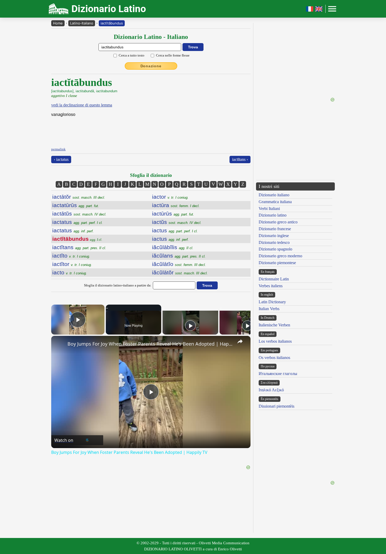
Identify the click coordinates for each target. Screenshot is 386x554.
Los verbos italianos (275, 341)
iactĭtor (72, 264)
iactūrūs (173, 214)
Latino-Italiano (81, 23)
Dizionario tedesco (274, 242)
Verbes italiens (271, 286)
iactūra (176, 205)
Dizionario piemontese (277, 262)
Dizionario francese (275, 229)
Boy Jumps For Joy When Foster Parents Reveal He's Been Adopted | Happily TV (150, 344)
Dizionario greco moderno (280, 256)
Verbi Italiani (269, 208)
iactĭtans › (240, 159)
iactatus (77, 222)
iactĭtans (79, 247)
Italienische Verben (274, 325)
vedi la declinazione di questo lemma (81, 105)
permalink (58, 149)
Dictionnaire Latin (274, 279)
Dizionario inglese (274, 235)
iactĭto (71, 256)
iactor (170, 197)
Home (58, 23)
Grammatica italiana (275, 201)
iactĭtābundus (112, 23)
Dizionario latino (272, 215)
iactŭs (176, 222)
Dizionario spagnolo (275, 249)
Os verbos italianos (274, 357)
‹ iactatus (61, 159)
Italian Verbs (269, 308)
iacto (69, 272)
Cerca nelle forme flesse (173, 55)
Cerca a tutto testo (131, 55)
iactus (175, 230)
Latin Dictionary (272, 302)
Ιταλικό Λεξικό (271, 390)
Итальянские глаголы (278, 373)
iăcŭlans (179, 256)
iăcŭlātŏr (180, 272)
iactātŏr (78, 197)
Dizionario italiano (274, 195)
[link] (59, 344)
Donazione (150, 66)
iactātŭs (79, 214)
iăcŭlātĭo (179, 264)
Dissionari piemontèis (276, 406)
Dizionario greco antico (278, 222)
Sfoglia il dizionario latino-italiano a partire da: (118, 285)
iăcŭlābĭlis (172, 247)
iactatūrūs (75, 205)
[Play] (190, 325)
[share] (240, 341)
